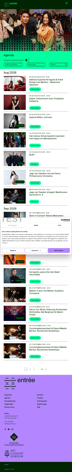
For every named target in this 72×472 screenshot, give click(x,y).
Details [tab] (36, 225)
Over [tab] (59, 225)
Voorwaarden (42, 401)
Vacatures (8, 395)
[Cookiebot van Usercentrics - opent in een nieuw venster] (62, 220)
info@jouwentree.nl (10, 424)
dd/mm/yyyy (32, 64)
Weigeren (13, 250)
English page (42, 404)
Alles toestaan (58, 250)
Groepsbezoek (9, 401)
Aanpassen (35, 250)
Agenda (7, 398)
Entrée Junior (9, 407)
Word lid (40, 395)
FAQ (38, 407)
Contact (40, 398)
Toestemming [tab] (12, 225)
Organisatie (8, 404)
